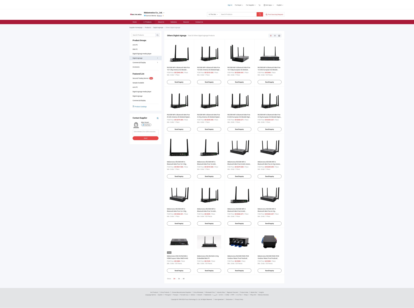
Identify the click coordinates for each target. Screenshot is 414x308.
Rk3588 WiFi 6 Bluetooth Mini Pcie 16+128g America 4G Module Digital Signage (178, 69)
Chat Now (147, 125)
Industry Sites (221, 292)
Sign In (230, 5)
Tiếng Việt (253, 295)
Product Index (244, 292)
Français (175, 295)
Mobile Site (254, 292)
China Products (164, 292)
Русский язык (184, 295)
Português (168, 295)
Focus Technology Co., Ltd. (193, 299)
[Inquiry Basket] (260, 5)
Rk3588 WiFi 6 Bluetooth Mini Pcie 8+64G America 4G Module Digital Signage (178, 117)
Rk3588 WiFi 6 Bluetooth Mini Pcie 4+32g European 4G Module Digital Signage (269, 117)
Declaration (229, 299)
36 (179, 279)
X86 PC (135, 49)
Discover (186, 22)
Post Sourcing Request (275, 14)
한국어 (221, 295)
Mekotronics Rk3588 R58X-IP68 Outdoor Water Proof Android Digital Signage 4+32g (268, 258)
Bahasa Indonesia (263, 295)
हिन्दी (232, 295)
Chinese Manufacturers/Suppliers (181, 292)
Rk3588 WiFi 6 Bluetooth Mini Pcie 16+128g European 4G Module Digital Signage (238, 69)
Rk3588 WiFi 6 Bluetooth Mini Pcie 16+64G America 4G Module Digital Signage (208, 69)
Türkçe (246, 295)
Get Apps (268, 5)
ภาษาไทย (239, 295)
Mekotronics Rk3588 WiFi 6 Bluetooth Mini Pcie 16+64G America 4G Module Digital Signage (208, 164)
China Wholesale (198, 292)
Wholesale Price (210, 292)
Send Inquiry (179, 82)
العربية (215, 295)
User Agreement (219, 299)
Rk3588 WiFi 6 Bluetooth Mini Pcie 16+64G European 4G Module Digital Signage (269, 69)
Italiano (193, 295)
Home (135, 22)
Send (145, 138)
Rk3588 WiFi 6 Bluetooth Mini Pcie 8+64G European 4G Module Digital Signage (239, 117)
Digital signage (137, 58)
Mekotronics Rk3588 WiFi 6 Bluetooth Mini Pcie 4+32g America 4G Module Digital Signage (269, 164)
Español (160, 295)
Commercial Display (139, 62)
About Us (161, 22)
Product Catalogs (141, 107)
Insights (261, 292)
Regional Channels (232, 292)
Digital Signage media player (142, 54)
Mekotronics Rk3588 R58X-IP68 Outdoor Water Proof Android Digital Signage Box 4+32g (238, 258)
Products (148, 22)
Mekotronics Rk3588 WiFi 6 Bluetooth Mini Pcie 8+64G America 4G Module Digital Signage (239, 164)
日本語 (227, 295)
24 (174, 279)
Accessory (136, 67)
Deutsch (199, 295)
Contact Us (199, 22)
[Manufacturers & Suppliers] (143, 4)
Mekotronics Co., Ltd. (153, 13)
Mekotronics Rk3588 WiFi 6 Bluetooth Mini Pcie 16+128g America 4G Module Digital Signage (178, 164)
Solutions (174, 22)
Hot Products (154, 292)
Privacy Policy (239, 299)
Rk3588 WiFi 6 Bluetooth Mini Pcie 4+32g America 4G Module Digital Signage (208, 117)
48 (183, 279)
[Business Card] (157, 118)
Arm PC (135, 45)
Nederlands (207, 295)
